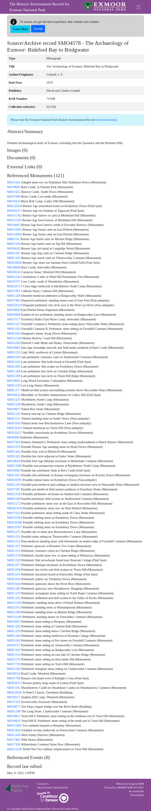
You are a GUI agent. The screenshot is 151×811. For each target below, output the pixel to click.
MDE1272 (13, 503)
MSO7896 (13, 196)
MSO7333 (13, 702)
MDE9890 (13, 314)
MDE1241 (13, 598)
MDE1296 (13, 569)
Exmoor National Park (104, 6)
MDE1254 (13, 361)
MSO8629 (13, 248)
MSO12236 (14, 749)
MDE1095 (13, 366)
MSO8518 (13, 673)
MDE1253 (13, 352)
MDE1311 (13, 550)
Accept (38, 28)
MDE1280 (13, 711)
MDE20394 (14, 517)
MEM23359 (14, 508)
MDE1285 (13, 588)
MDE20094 (14, 262)
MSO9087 (13, 380)
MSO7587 (13, 489)
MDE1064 (13, 730)
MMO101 (13, 239)
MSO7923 (13, 513)
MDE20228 (14, 206)
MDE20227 (14, 432)
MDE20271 (14, 210)
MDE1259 (13, 631)
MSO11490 (14, 617)
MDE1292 (13, 258)
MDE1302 (13, 328)
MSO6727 (13, 645)
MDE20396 (14, 522)
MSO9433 (13, 395)
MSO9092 (13, 470)
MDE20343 (14, 428)
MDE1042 (13, 579)
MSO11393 (14, 220)
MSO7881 (13, 739)
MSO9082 (13, 187)
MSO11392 (14, 215)
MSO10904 (14, 234)
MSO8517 (13, 697)
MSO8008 (13, 267)
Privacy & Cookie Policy (65, 808)
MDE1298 (13, 376)
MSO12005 (14, 725)
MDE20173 (14, 286)
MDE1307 (13, 253)
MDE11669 (14, 465)
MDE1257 (13, 546)
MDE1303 (13, 640)
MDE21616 (14, 494)
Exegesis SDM (136, 783)
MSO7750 (13, 664)
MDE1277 (13, 390)
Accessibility (137, 795)
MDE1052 (13, 607)
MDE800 (13, 437)
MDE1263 (13, 413)
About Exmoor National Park (52, 787)
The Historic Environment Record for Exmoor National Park (39, 7)
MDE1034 (13, 333)
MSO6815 (13, 716)
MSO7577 (13, 319)
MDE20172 (14, 683)
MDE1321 (13, 536)
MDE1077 (13, 565)
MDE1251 (13, 418)
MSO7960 (13, 300)
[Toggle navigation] (138, 7)
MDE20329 (14, 305)
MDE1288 (13, 612)
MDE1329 (13, 560)
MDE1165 (13, 574)
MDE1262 (13, 626)
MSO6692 (13, 225)
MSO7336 (13, 744)
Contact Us (43, 783)
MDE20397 (14, 527)
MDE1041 (13, 182)
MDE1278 (13, 555)
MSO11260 (14, 602)
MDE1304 (13, 635)
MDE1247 (13, 399)
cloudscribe (138, 791)
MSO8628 (13, 461)
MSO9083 (13, 347)
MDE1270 (13, 659)
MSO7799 (13, 678)
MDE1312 (13, 541)
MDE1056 (13, 343)
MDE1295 (13, 484)
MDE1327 (13, 324)
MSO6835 (13, 621)
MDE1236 (13, 276)
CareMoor (52, 797)
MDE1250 (13, 385)
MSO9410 (13, 201)
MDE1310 (13, 654)
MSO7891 (13, 291)
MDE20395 (14, 480)
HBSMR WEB (125, 787)
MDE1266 (13, 371)
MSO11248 (14, 338)
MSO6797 (13, 281)
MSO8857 (13, 409)
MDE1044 (13, 583)
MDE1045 (13, 423)
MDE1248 (13, 404)
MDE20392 (14, 692)
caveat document (106, 119)
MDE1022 (13, 191)
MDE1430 (13, 735)
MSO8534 (13, 272)
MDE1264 (13, 243)
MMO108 (13, 498)
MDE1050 (13, 668)
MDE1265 (13, 456)
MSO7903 (13, 442)
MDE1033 (13, 447)
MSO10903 (14, 229)
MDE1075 (13, 532)
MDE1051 (13, 475)
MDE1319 (13, 593)
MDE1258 (13, 295)
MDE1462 (13, 451)
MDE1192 (13, 687)
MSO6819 (13, 720)
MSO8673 (13, 706)
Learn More (20, 29)
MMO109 (13, 357)
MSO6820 (13, 310)
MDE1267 (13, 650)
